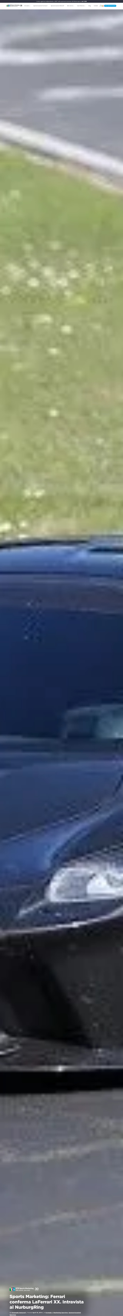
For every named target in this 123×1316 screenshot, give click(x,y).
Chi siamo (26, 5)
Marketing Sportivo (60, 1313)
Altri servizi (70, 5)
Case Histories (80, 5)
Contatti (96, 5)
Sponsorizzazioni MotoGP (57, 5)
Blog (90, 5)
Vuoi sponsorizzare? (110, 5)
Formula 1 (49, 1313)
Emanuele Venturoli (19, 1313)
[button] (102, 6)
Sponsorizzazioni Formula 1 (40, 5)
